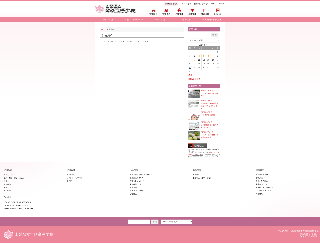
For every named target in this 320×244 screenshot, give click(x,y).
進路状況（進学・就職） (202, 178)
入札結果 (259, 194)
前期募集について (137, 178)
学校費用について (263, 184)
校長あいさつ (9, 175)
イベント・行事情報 (74, 178)
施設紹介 (7, 191)
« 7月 (190, 75)
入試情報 (179, 12)
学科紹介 (70, 175)
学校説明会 (134, 187)
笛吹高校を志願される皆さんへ (142, 175)
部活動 (69, 181)
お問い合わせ (202, 4)
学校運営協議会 (262, 175)
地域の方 (186, 19)
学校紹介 (153, 12)
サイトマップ (218, 4)
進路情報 (192, 12)
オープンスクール (137, 191)
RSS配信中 (195, 79)
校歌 (5, 181)
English (218, 12)
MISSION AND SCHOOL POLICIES (18, 209)
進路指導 (196, 175)
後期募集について (137, 181)
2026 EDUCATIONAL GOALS (16, 205)
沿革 (5, 187)
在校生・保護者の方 (134, 19)
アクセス (187, 4)
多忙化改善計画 (262, 181)
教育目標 (7, 184)
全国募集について (137, 184)
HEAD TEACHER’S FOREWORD (17, 202)
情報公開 (205, 12)
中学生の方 (108, 19)
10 (195, 60)
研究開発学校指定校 (212, 19)
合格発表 (133, 194)
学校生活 (166, 12)
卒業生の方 (160, 19)
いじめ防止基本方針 (264, 191)
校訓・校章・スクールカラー (15, 178)
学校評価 (259, 178)
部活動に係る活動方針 (264, 187)
